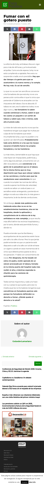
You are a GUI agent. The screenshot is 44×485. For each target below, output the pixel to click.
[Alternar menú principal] (40, 5)
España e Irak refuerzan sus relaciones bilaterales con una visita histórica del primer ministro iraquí (21, 396)
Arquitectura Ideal (8, 457)
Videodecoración (8, 464)
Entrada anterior (7, 356)
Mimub (6, 471)
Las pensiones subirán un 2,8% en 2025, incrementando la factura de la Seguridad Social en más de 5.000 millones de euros (21, 406)
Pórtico (5, 459)
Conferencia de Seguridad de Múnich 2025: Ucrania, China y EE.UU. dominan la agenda (21, 370)
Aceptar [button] (24, 482)
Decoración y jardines (9, 469)
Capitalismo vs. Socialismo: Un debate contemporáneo (16, 379)
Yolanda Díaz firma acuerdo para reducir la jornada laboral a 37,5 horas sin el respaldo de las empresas (21, 387)
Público (14, 306)
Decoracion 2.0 (8, 450)
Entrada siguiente (36, 356)
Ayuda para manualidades (11, 466)
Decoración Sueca (8, 455)
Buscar (38, 363)
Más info (32, 482)
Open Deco (7, 452)
